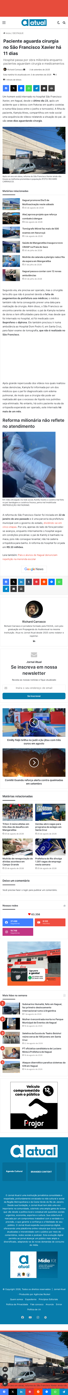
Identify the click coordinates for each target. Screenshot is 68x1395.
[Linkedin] (21, 582)
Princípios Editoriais (48, 1299)
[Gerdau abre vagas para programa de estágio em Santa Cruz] (50, 812)
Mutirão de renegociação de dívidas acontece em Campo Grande (18, 861)
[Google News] (34, 569)
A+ (5, 1369)
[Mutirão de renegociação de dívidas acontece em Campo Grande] (18, 847)
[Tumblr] (29, 582)
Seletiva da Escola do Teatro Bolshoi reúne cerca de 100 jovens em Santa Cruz (41, 1036)
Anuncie (50, 1304)
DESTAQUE (18, 33)
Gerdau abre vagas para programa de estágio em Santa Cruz (48, 827)
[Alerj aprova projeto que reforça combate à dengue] (11, 218)
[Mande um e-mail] (24, 69)
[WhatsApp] (29, 88)
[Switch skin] (58, 23)
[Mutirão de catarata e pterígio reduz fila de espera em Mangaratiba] (11, 261)
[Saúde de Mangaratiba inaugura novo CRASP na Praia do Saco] (11, 247)
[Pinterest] (36, 582)
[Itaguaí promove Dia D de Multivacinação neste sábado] (11, 204)
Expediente (31, 1299)
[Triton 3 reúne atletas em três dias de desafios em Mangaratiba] (18, 812)
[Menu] (4, 23)
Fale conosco (36, 1304)
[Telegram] (36, 88)
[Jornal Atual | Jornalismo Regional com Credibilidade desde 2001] (34, 22)
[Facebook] (6, 88)
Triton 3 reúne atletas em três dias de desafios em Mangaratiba (16, 827)
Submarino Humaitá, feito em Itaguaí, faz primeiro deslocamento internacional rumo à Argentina (42, 1007)
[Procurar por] (64, 23)
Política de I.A (34, 1309)
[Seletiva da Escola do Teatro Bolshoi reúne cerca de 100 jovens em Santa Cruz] (11, 1038)
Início (8, 33)
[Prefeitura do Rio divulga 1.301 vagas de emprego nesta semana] (50, 847)
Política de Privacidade (17, 1304)
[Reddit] (44, 582)
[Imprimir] (51, 88)
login (25, 890)
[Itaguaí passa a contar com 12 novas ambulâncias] (11, 275)
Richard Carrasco (15, 69)
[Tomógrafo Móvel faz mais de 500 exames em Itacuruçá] (11, 232)
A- (5, 1383)
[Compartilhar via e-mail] (44, 88)
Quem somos (16, 1299)
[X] (13, 88)
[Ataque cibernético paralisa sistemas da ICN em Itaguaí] (11, 1067)
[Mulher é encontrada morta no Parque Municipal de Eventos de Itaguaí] (11, 1024)
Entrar (59, 1304)
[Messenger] (21, 88)
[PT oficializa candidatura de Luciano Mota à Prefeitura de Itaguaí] (11, 1053)
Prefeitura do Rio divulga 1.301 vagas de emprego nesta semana (48, 861)
